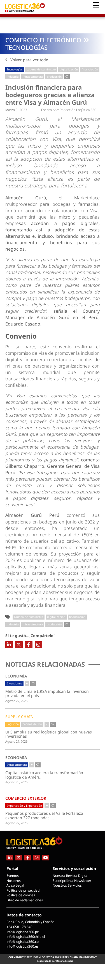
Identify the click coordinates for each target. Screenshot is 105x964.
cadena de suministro (41, 69)
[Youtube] (46, 857)
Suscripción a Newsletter (72, 880)
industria (13, 77)
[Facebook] (28, 645)
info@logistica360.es (22, 946)
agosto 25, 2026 (16, 782)
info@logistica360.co (22, 941)
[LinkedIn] (9, 645)
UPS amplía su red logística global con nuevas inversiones (48, 734)
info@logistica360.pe (22, 931)
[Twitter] (18, 645)
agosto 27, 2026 (16, 701)
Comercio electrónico (43, 40)
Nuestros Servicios (67, 885)
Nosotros (13, 880)
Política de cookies (20, 895)
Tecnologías (26, 47)
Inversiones (14, 683)
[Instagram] (38, 645)
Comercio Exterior (25, 798)
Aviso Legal (15, 885)
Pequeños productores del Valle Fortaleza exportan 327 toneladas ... (47, 815)
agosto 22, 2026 (16, 823)
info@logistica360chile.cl (25, 936)
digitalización (69, 69)
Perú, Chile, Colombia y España (30, 921)
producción (54, 77)
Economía (16, 676)
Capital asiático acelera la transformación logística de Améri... (48, 774)
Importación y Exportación (24, 806)
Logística (13, 724)
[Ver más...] (27, 683)
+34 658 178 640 (19, 926)
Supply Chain (19, 716)
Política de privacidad (22, 890)
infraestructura (33, 77)
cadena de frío (32, 724)
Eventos (12, 875)
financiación (90, 69)
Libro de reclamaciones (24, 900)
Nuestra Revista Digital (70, 875)
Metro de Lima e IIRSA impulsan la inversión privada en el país (47, 693)
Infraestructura (17, 765)
